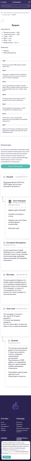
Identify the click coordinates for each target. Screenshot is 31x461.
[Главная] (1, 13)
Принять (6, 457)
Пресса (3, 428)
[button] (4, 2)
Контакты (19, 422)
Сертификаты (5, 426)
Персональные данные (22, 428)
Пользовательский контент (21, 431)
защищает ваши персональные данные (18, 453)
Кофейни (3, 430)
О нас (2, 422)
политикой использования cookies (13, 451)
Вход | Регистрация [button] (15, 166)
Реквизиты (19, 424)
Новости (3, 424)
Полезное (19, 426)
